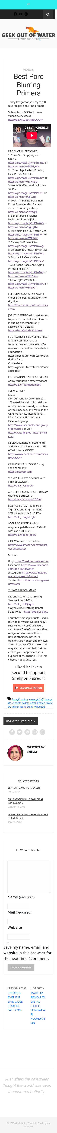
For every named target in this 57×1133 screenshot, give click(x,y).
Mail (19, 912)
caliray (24, 699)
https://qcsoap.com (20, 471)
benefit (16, 699)
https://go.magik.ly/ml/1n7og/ (26, 246)
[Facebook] (15, 12)
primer (40, 703)
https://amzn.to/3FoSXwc (23, 276)
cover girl (34, 699)
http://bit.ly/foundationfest (24, 384)
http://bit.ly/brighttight (22, 517)
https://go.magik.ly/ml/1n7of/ (26, 234)
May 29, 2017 (15, 822)
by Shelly (30, 721)
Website (14, 927)
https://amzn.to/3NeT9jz (22, 181)
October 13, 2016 (16, 807)
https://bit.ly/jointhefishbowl (25, 330)
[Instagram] (25, 12)
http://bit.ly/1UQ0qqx (21, 604)
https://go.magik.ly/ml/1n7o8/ (26, 223)
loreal (32, 703)
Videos (28, 69)
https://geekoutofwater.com (32, 561)
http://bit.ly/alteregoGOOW (24, 499)
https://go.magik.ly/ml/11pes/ (26, 261)
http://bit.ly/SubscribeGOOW (25, 119)
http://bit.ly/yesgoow (20, 485)
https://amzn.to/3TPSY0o (23, 238)
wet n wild (39, 706)
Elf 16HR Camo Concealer (24, 787)
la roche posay (20, 703)
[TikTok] (31, 12)
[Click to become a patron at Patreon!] (28, 687)
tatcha (15, 706)
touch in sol (26, 706)
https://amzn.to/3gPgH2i (23, 227)
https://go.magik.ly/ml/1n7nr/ (26, 178)
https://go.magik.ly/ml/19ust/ (25, 193)
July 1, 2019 (14, 792)
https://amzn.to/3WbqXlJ (23, 212)
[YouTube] (20, 12)
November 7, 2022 (15, 721)
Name (21, 897)
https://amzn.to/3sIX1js (22, 196)
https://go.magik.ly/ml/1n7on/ (26, 283)
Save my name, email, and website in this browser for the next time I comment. (27, 952)
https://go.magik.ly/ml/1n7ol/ (25, 272)
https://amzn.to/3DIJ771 (22, 287)
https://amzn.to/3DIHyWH (23, 166)
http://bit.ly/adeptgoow (22, 534)
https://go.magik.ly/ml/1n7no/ (26, 162)
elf (42, 699)
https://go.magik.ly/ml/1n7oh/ (26, 253)
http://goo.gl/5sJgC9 (36, 611)
